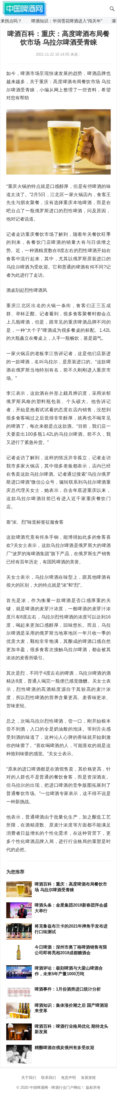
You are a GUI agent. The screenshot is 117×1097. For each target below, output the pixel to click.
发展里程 (88, 1077)
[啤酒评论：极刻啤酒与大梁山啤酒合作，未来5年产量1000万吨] (19, 972)
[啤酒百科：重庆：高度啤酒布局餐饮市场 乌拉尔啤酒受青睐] (19, 889)
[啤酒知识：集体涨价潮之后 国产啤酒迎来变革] (19, 1010)
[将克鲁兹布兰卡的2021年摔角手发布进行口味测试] (19, 931)
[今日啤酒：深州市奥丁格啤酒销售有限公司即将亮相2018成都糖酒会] (19, 952)
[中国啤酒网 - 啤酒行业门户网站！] (24, 8)
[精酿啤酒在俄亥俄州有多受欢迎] (19, 1054)
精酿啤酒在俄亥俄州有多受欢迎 (64, 1047)
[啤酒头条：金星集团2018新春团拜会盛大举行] (19, 910)
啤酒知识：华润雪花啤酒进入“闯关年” (57, 20)
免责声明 (68, 1077)
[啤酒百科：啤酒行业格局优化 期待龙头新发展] (19, 1032)
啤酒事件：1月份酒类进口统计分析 (68, 989)
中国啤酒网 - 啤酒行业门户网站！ (57, 1087)
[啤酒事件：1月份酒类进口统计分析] (19, 992)
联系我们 (48, 1077)
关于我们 (28, 1077)
